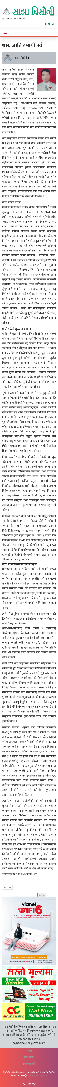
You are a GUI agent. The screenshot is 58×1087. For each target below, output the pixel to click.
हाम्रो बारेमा (29, 1057)
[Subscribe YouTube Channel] (54, 23)
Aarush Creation (39, 1075)
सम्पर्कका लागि (29, 1064)
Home (29, 1051)
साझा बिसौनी (21, 58)
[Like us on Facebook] (46, 23)
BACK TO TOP (29, 1084)
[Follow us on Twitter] (50, 23)
